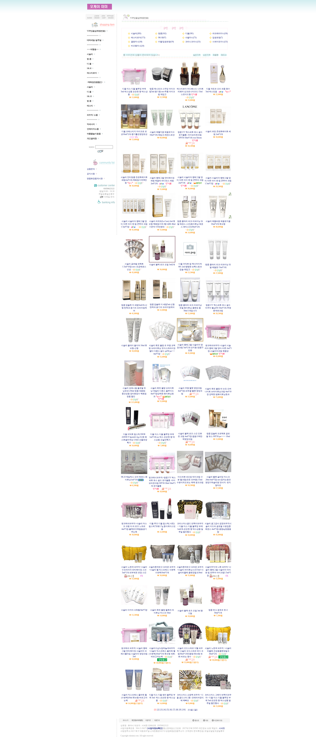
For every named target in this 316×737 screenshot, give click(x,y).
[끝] (195, 710)
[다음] (190, 710)
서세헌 (222, 728)
